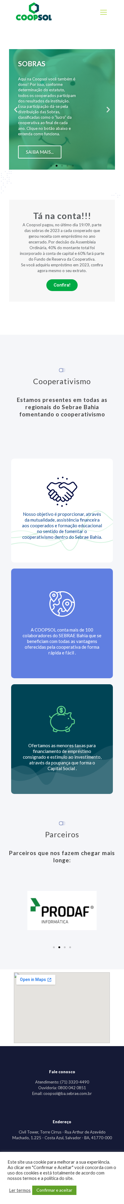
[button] (51, 166)
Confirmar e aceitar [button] (54, 1190)
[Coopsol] (34, 19)
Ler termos (20, 1190)
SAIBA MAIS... (40, 152)
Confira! (62, 285)
